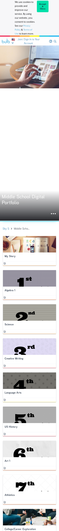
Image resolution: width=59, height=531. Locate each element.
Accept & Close (42, 6)
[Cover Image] (29, 133)
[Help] (50, 41)
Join (20, 39)
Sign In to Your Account (32, 41)
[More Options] (53, 214)
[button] (55, 41)
